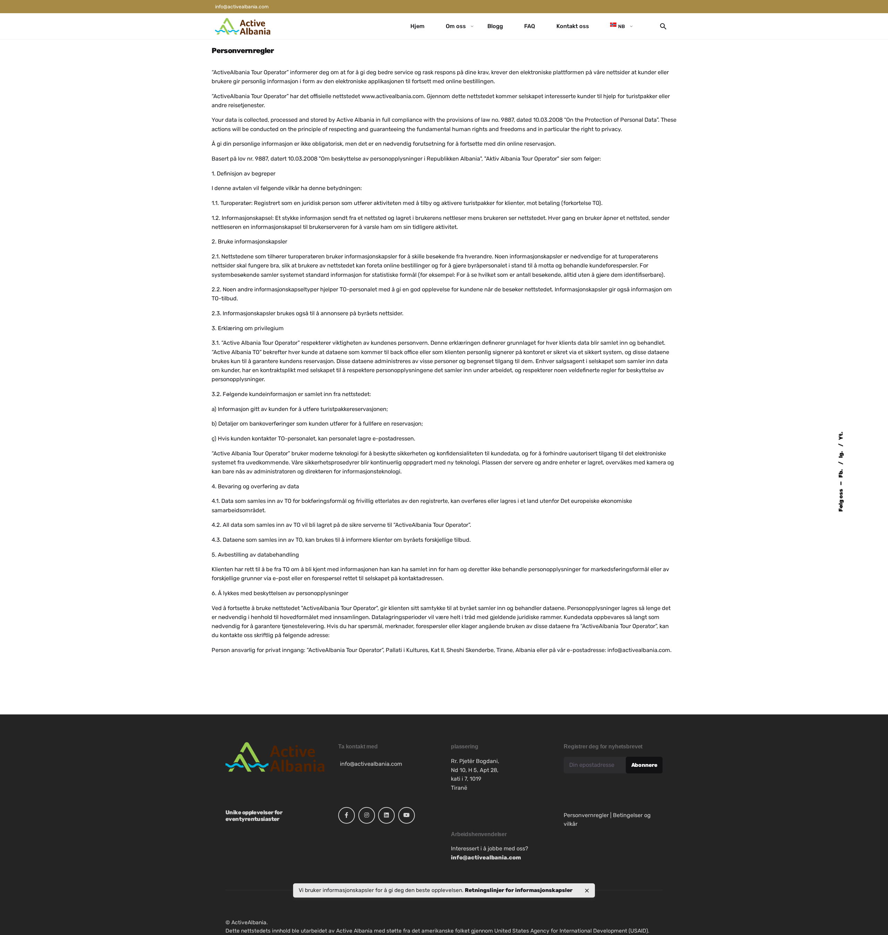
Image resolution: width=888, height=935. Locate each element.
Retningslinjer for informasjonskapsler (519, 890)
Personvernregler (586, 815)
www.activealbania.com (392, 96)
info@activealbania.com (638, 650)
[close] (587, 890)
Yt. (840, 436)
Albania (364, 120)
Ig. (840, 454)
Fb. (840, 473)
